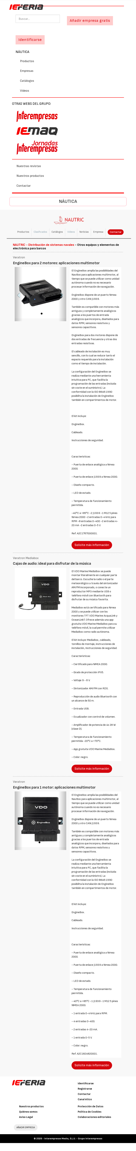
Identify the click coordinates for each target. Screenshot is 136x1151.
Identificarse (86, 1083)
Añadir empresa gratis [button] (90, 20)
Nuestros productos (30, 176)
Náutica (22, 52)
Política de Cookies (89, 1111)
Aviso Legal (26, 1117)
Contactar (23, 186)
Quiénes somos (28, 1111)
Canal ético (85, 1099)
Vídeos (24, 91)
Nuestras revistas (28, 166)
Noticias (84, 232)
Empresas (26, 71)
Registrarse (85, 1088)
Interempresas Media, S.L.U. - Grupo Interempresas (73, 1138)
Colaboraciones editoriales (94, 1117)
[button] (18, 294)
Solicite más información (92, 545)
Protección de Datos (90, 1106)
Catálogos (27, 81)
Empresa (98, 232)
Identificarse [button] (30, 39)
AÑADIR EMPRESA (25, 1127)
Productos (27, 61)
